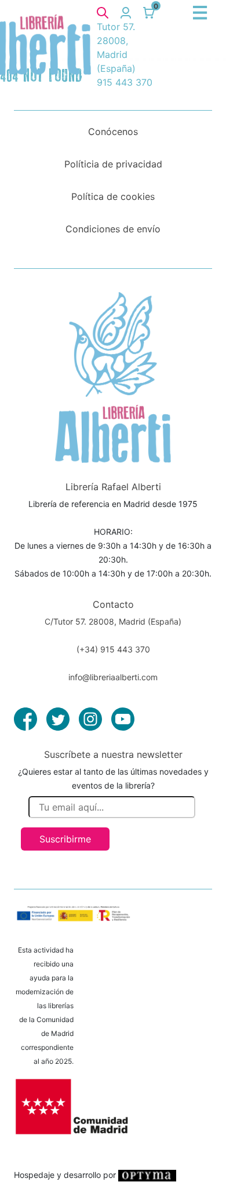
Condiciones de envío (113, 229)
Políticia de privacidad (113, 164)
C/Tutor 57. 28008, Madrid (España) (113, 621)
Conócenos (113, 131)
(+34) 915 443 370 (113, 649)
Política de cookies (113, 196)
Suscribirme (65, 839)
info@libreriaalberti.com (113, 677)
